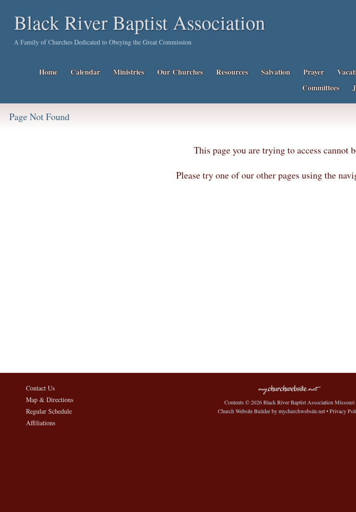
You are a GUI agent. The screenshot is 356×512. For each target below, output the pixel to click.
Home (48, 71)
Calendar (85, 71)
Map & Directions (47, 399)
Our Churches (180, 71)
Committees (320, 87)
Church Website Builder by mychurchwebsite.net (271, 411)
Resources (232, 71)
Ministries (128, 71)
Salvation (275, 71)
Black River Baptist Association (139, 22)
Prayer (313, 71)
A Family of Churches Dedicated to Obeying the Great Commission (102, 42)
